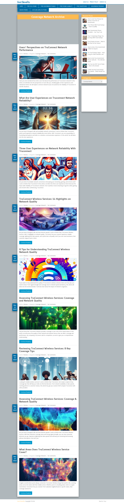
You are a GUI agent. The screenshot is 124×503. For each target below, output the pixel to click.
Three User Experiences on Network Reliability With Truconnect (47, 150)
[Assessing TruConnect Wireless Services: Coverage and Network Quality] (48, 318)
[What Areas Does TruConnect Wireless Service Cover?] (48, 470)
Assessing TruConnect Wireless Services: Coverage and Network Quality (46, 299)
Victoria (26, 53)
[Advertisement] (48, 31)
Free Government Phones (48, 6)
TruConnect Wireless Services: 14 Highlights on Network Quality (45, 200)
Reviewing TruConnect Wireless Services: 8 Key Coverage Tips (45, 350)
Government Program (97, 6)
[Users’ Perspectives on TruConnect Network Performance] (48, 68)
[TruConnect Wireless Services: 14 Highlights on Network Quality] (48, 219)
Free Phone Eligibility (66, 6)
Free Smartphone (82, 6)
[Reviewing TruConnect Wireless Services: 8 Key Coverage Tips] (48, 369)
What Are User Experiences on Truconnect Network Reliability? (47, 99)
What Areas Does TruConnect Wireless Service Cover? (44, 451)
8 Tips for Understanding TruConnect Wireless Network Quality (44, 251)
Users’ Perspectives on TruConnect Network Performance (43, 49)
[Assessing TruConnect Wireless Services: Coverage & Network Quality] (48, 419)
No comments (51, 53)
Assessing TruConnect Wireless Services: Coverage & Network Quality (48, 400)
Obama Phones (23, 10)
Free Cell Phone (32, 6)
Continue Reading (26, 91)
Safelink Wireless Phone (39, 10)
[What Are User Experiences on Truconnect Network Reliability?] (48, 118)
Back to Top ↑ (103, 501)
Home (21, 6)
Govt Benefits (23, 2)
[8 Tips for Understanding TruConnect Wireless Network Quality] (48, 270)
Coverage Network (40, 53)
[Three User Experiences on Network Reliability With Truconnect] (48, 169)
